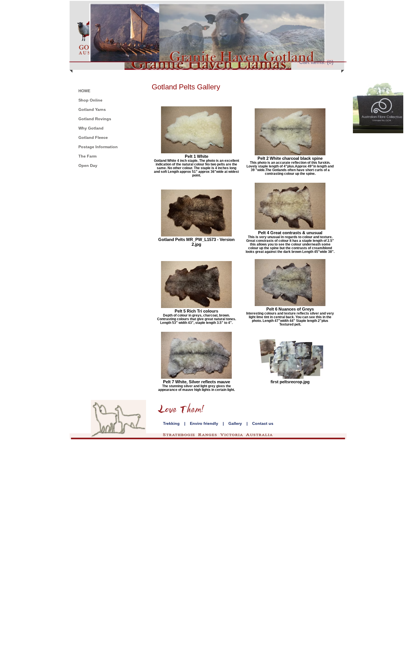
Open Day (87, 165)
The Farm (87, 156)
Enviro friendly (204, 423)
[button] (317, 62)
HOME (84, 91)
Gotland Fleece (93, 137)
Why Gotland (91, 128)
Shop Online (90, 100)
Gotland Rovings (94, 119)
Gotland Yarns (92, 109)
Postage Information (98, 147)
